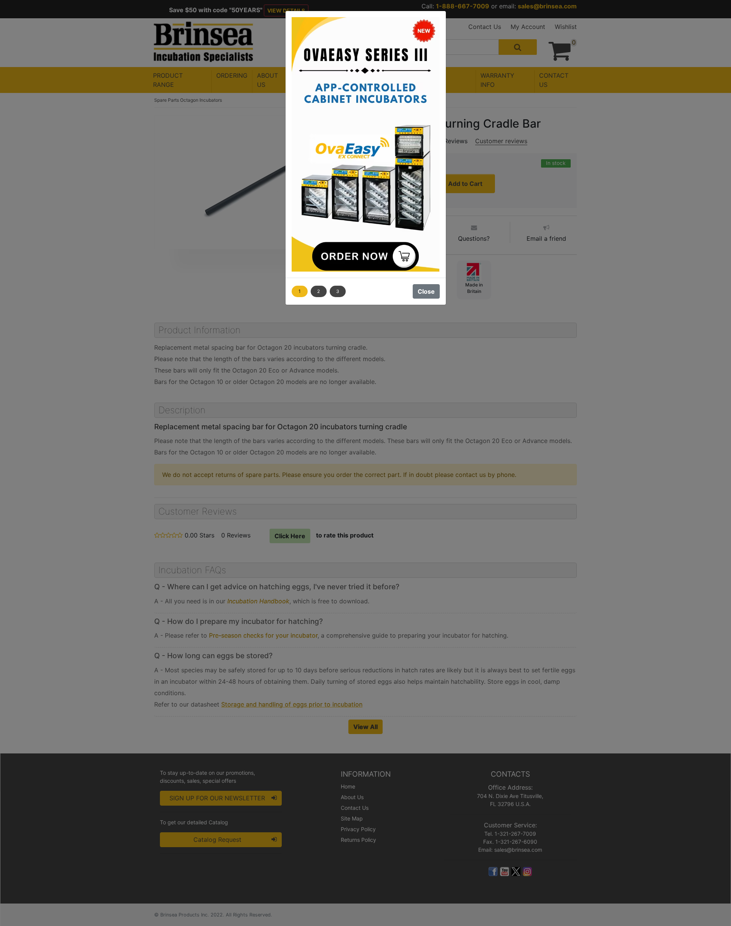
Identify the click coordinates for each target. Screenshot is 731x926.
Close (426, 291)
